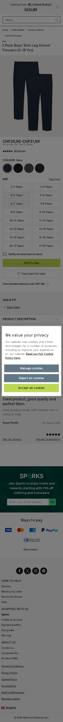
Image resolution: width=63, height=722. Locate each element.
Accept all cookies (31, 388)
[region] (31, 361)
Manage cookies (31, 368)
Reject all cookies (31, 378)
